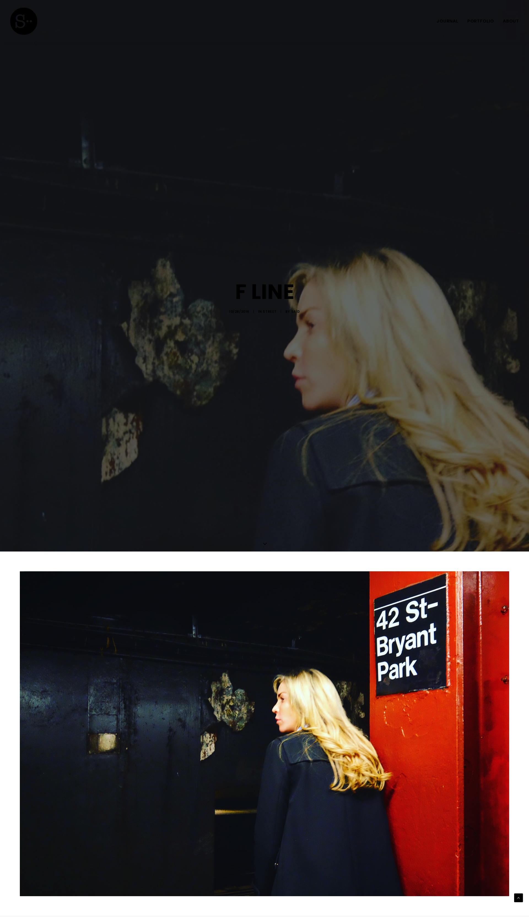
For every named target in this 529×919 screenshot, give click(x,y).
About (511, 21)
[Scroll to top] (518, 898)
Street (270, 311)
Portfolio (480, 21)
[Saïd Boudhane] (23, 21)
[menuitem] (449, 21)
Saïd (295, 311)
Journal (447, 21)
